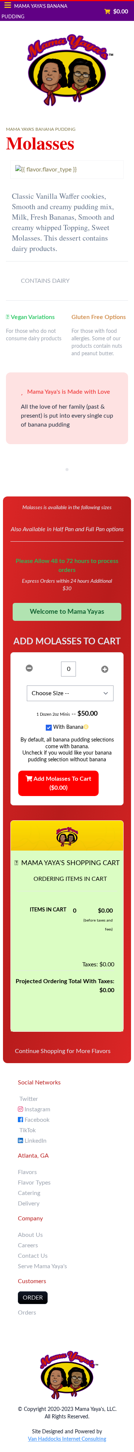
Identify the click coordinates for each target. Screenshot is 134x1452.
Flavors (27, 1172)
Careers (28, 1245)
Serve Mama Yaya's (42, 1266)
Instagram (36, 1109)
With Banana (68, 727)
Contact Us (33, 1256)
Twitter (28, 1099)
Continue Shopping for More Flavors (63, 1051)
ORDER (33, 1298)
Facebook (36, 1120)
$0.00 (120, 12)
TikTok (27, 1130)
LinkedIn (35, 1141)
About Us (30, 1235)
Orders (27, 1313)
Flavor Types (34, 1183)
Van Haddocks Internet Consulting (67, 1439)
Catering (29, 1193)
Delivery (28, 1204)
